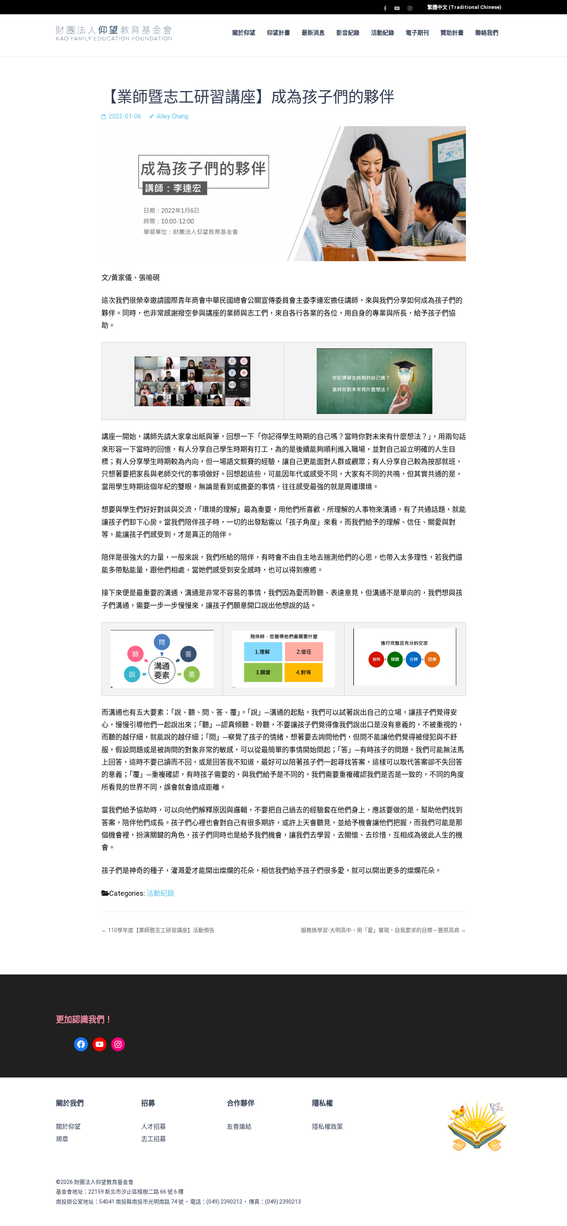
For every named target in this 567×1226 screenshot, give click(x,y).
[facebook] (385, 8)
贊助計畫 (452, 32)
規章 (62, 1139)
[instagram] (410, 8)
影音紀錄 (347, 32)
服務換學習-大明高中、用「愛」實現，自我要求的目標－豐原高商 (380, 930)
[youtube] (397, 8)
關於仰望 (68, 1126)
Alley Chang (172, 116)
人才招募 (153, 1126)
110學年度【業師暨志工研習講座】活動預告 (161, 930)
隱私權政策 (327, 1126)
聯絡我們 (486, 32)
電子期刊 (417, 32)
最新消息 (313, 32)
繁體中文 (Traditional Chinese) (464, 7)
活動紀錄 (382, 32)
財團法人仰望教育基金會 (103, 1182)
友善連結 (239, 1126)
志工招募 (153, 1139)
